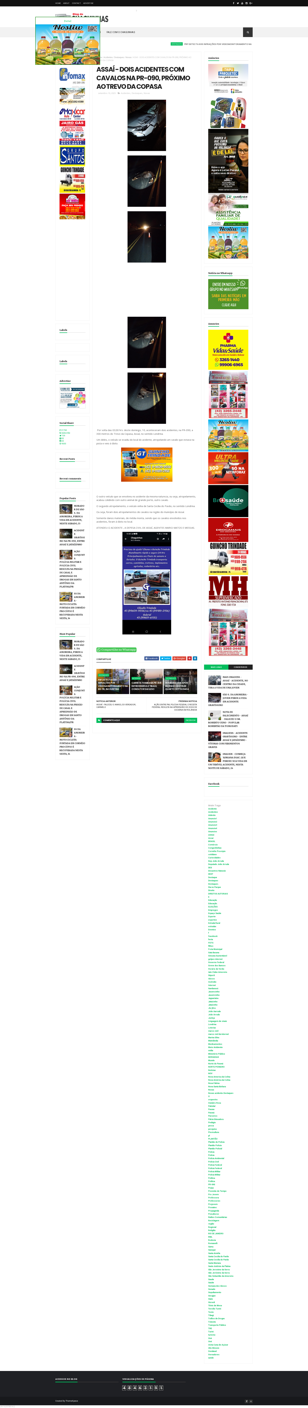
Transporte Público (217, 1325)
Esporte (212, 916)
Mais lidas (216, 667)
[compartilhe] (116, 651)
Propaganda (213, 1211)
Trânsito (212, 1322)
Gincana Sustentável (217, 956)
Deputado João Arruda (218, 864)
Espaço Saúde (214, 913)
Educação (212, 900)
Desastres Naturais (217, 871)
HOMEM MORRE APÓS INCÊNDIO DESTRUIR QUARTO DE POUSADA (177, 686)
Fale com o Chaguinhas (121, 32)
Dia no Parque (214, 887)
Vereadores (213, 1355)
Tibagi (211, 1315)
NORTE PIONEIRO (216, 1067)
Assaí (210, 838)
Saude (211, 1279)
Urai (210, 1338)
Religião (212, 1230)
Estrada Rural (214, 923)
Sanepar (212, 1250)
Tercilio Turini (214, 1309)
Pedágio (212, 1122)
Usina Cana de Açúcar (218, 1345)
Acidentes (108, 57)
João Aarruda (214, 1011)
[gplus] (251, 3)
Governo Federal (216, 962)
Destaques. (213, 884)
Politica (211, 1178)
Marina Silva (213, 1037)
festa (210, 939)
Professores (214, 1201)
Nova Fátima (213, 1083)
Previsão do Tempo (217, 1191)
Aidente (212, 815)
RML (210, 1237)
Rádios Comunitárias (217, 1217)
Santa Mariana (214, 1263)
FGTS (210, 943)
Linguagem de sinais (217, 1021)
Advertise (88, 3)
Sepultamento (214, 1292)
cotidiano (212, 854)
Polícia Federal (215, 1168)
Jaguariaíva (213, 998)
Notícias (212, 1070)
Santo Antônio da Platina (219, 1266)
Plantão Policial (215, 1149)
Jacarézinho (214, 995)
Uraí (210, 1341)
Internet (212, 985)
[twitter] (238, 3)
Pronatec (212, 1207)
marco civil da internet (218, 1034)
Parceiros (212, 1116)
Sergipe (212, 1296)
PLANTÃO (213, 1139)
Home (58, 3)
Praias (211, 1188)
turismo (211, 1335)
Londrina (212, 1024)
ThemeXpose (72, 1401)
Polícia (211, 1155)
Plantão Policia (215, 1145)
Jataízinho (213, 1005)
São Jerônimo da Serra (219, 1273)
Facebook (213, 936)
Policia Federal (215, 1165)
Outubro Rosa (214, 1103)
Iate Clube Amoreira (217, 972)
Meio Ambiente (215, 1047)
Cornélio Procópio (217, 851)
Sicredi (211, 1302)
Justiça (211, 1018)
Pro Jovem (213, 1194)
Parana (211, 1109)
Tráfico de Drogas (216, 1318)
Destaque (212, 877)
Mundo (211, 1060)
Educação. (213, 903)
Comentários (240, 667)
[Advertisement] (73, 268)
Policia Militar (214, 1171)
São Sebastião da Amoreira (220, 1276)
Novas (128, 57)
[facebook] (233, 3)
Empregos (213, 910)
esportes (212, 920)
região (211, 1224)
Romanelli (212, 1243)
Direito (211, 890)
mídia (210, 1050)
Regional (212, 1227)
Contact (76, 3)
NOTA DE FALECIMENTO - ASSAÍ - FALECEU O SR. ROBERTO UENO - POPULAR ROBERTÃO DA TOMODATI (228, 719)
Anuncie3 (212, 825)
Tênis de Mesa (215, 1305)
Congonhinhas (215, 848)
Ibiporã (211, 975)
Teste (211, 1312)
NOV (210, 1073)
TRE (210, 1328)
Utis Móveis (213, 1348)
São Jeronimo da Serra (219, 1270)
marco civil (213, 1031)
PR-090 (211, 1184)
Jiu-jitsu (212, 1008)
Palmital (211, 1106)
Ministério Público (216, 1054)
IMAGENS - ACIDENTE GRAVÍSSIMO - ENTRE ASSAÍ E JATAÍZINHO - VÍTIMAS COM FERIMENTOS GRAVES (228, 740)
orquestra (212, 1099)
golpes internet (215, 959)
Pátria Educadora (215, 1119)
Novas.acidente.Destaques (220, 1093)
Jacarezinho (214, 992)
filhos (210, 946)
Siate (210, 1299)
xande (211, 1358)
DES (210, 868)
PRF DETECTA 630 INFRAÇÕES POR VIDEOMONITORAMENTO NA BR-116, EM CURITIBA (190, 44)
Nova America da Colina (219, 1077)
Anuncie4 (212, 828)
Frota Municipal (215, 949)
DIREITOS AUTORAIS (218, 894)
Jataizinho (213, 1002)
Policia (211, 1152)
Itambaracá (213, 988)
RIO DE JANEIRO (215, 1233)
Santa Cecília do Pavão (218, 1260)
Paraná (211, 1113)
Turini (211, 1332)
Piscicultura (213, 1132)
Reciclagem (213, 1220)
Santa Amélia (214, 1253)
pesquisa (212, 1129)
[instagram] (246, 3)
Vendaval (212, 1351)
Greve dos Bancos (217, 965)
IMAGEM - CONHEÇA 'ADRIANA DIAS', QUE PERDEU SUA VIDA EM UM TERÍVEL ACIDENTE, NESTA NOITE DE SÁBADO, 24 (227, 761)
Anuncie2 (212, 822)
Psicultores (213, 1214)
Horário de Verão (216, 969)
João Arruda (214, 1015)
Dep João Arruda (216, 861)
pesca (211, 1126)
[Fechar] (67, 21)
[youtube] (242, 3)
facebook (191, 720)
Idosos (211, 979)
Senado (211, 1289)
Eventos (212, 930)
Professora (213, 1198)
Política (211, 1181)
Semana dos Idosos (217, 1286)
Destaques (138, 44)
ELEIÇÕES (213, 907)
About (66, 3)
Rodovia (212, 1240)
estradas (212, 926)
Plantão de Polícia (216, 1142)
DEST (210, 874)
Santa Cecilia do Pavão (218, 1256)
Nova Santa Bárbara (217, 1086)
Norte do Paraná (215, 1064)
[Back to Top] (251, 1401)
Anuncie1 (212, 818)
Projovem (213, 1204)
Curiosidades (214, 858)
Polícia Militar (214, 1175)
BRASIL (211, 841)
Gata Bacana (213, 952)
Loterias (212, 1028)
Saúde (211, 1283)
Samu (210, 1247)
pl (209, 1136)
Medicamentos (215, 1044)
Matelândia (213, 1041)
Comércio (213, 845)
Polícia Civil (213, 1162)
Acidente (245, 44)
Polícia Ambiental (216, 1158)
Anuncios (212, 831)
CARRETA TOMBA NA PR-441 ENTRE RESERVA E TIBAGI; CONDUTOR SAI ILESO (146, 686)
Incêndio (212, 982)
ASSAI (211, 835)
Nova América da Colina (219, 1080)
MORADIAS (213, 1057)
